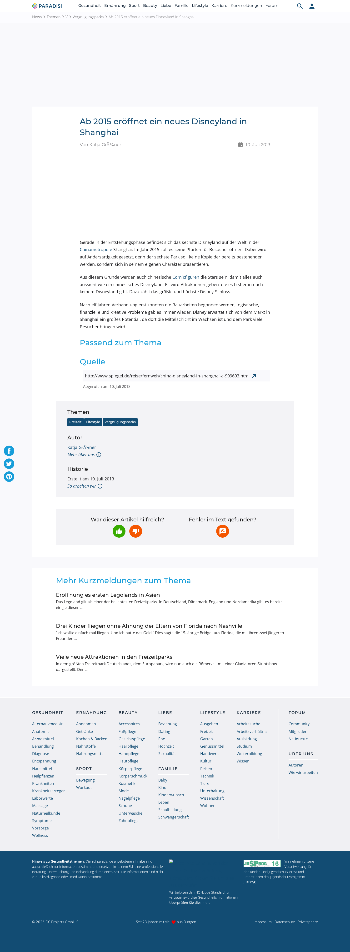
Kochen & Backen (91, 738)
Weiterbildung (249, 753)
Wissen (243, 761)
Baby (162, 780)
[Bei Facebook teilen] (9, 451)
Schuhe (125, 805)
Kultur (205, 761)
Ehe (161, 738)
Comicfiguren (185, 277)
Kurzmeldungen (246, 5)
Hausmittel (42, 768)
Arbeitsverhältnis (252, 731)
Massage (40, 805)
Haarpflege (128, 746)
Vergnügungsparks (88, 17)
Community (299, 723)
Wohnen (207, 805)
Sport (134, 5)
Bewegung (85, 780)
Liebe (165, 5)
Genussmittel (212, 746)
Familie (182, 5)
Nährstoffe (86, 746)
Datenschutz (285, 921)
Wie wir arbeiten (303, 772)
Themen (53, 17)
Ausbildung (247, 738)
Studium (244, 746)
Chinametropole (96, 249)
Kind (162, 787)
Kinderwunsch (171, 795)
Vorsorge (40, 828)
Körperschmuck (133, 776)
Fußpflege (127, 731)
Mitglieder (298, 731)
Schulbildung (170, 809)
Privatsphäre (308, 921)
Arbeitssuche (248, 723)
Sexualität (167, 753)
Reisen (206, 768)
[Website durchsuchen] (300, 6)
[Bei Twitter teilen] (9, 463)
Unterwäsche (130, 813)
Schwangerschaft (173, 817)
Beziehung (167, 723)
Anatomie (41, 731)
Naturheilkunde (46, 813)
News (37, 17)
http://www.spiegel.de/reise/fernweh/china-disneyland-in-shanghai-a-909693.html (167, 376)
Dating (164, 731)
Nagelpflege (129, 798)
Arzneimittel (43, 738)
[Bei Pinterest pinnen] (9, 476)
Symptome (42, 820)
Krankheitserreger (48, 790)
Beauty (150, 5)
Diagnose (40, 753)
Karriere (219, 5)
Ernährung (115, 5)
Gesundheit (89, 5)
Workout (84, 787)
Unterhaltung (212, 790)
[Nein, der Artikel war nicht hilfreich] (135, 531)
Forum (271, 5)
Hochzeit (166, 746)
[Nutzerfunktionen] (312, 6)
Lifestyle (200, 5)
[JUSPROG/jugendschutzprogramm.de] (262, 863)
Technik (207, 776)
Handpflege (129, 753)
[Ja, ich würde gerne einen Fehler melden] (222, 531)
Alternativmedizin (48, 723)
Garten (206, 738)
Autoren (296, 765)
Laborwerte (42, 798)
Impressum (263, 921)
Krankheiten (43, 783)
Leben (163, 802)
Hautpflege (128, 761)
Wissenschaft (212, 798)
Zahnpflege (129, 820)
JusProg (249, 882)
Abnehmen (86, 723)
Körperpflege (130, 768)
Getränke (84, 731)
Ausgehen (209, 723)
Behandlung (43, 746)
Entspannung (44, 761)
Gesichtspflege (132, 738)
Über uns (301, 754)
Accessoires (129, 723)
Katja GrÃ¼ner (81, 447)
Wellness (40, 835)
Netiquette (298, 738)
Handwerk (209, 753)
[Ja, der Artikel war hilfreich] (119, 531)
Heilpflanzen (43, 776)
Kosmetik (127, 783)
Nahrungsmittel (90, 753)
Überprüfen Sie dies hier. (189, 902)
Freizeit (75, 422)
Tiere (204, 783)
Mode (124, 790)
